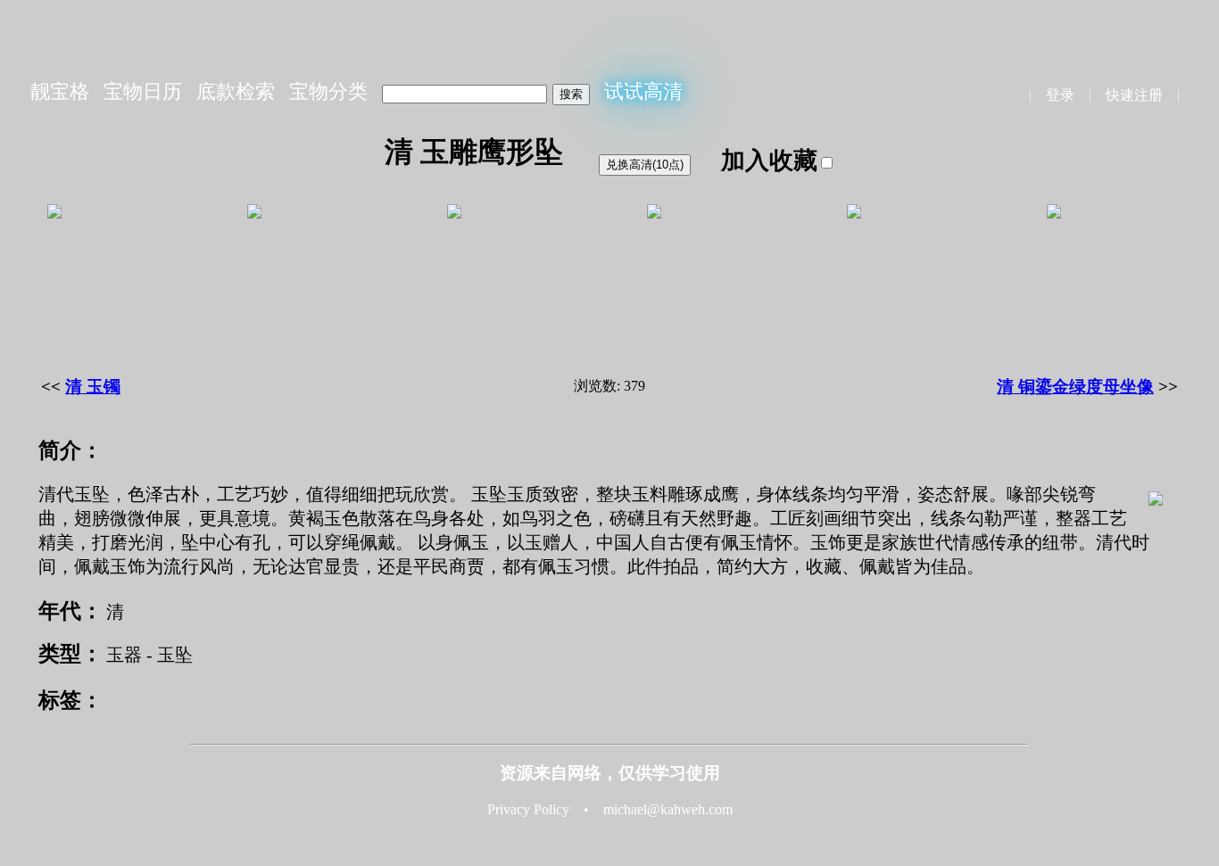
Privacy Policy (528, 809)
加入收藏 (769, 160)
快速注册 (1134, 95)
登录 (1060, 95)
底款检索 (235, 91)
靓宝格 (59, 91)
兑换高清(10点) (645, 164)
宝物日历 (143, 91)
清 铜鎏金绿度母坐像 (1075, 386)
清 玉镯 (92, 386)
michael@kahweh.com (668, 809)
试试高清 (643, 91)
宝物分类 (328, 91)
